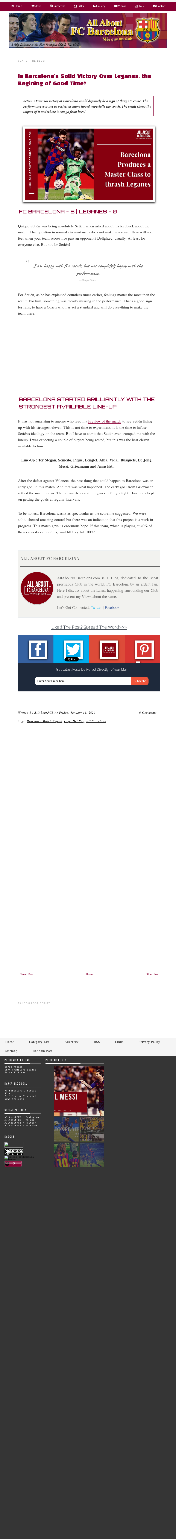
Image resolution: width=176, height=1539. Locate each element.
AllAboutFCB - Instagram (22, 1117)
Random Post (43, 1051)
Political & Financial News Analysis (20, 1097)
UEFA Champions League (20, 1069)
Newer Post (26, 974)
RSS (97, 1042)
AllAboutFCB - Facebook (21, 1125)
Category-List (39, 1042)
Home (89, 974)
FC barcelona (96, 721)
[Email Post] (97, 712)
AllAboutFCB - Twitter (20, 1122)
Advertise (72, 1042)
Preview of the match (104, 421)
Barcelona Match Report (44, 721)
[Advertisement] (91, 358)
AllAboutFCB (44, 712)
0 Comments (147, 712)
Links (119, 1042)
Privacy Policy (149, 1042)
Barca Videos (14, 1066)
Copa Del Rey (74, 721)
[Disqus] (89, 793)
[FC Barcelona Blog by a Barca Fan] (88, 47)
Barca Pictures (15, 1072)
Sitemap (11, 1051)
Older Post (152, 974)
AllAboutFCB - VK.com (20, 1119)
